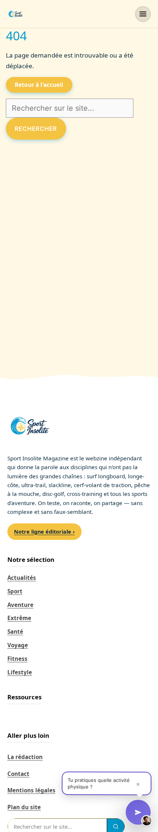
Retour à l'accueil (39, 85)
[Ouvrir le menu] (143, 14)
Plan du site (24, 807)
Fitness (17, 658)
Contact (18, 773)
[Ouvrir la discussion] (138, 812)
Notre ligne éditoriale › (44, 531)
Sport (14, 591)
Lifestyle (19, 672)
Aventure (20, 604)
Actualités (21, 577)
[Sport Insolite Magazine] (15, 14)
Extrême (19, 618)
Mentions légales (31, 790)
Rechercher (36, 128)
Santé (15, 631)
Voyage (17, 645)
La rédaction (25, 757)
